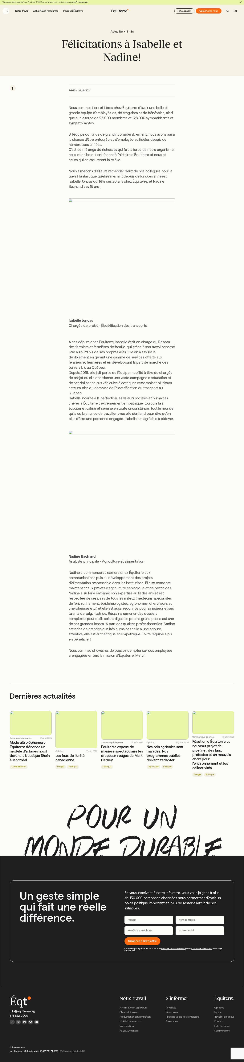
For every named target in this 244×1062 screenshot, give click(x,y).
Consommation (19, 766)
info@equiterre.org (22, 1011)
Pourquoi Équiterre (73, 11)
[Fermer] (241, 2)
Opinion (59, 751)
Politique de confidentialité (173, 948)
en (235, 11)
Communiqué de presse (21, 738)
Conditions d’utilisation (201, 948)
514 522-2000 (19, 1015)
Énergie (60, 766)
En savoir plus (82, 2)
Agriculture (153, 766)
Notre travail (21, 11)
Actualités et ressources (45, 11)
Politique (73, 766)
